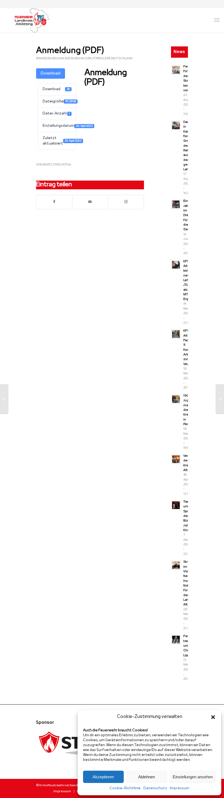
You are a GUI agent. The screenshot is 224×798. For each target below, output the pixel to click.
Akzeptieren (103, 777)
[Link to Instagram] (126, 202)
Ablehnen (146, 777)
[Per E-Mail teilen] (90, 202)
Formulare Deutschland (112, 58)
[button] (213, 717)
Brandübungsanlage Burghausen (64, 58)
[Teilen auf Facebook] (54, 202)
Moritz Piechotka (57, 165)
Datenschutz (155, 788)
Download (50, 73)
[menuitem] (62, 791)
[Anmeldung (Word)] (4, 399)
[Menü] (217, 20)
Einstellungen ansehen (193, 777)
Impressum (179, 788)
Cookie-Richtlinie (125, 788)
